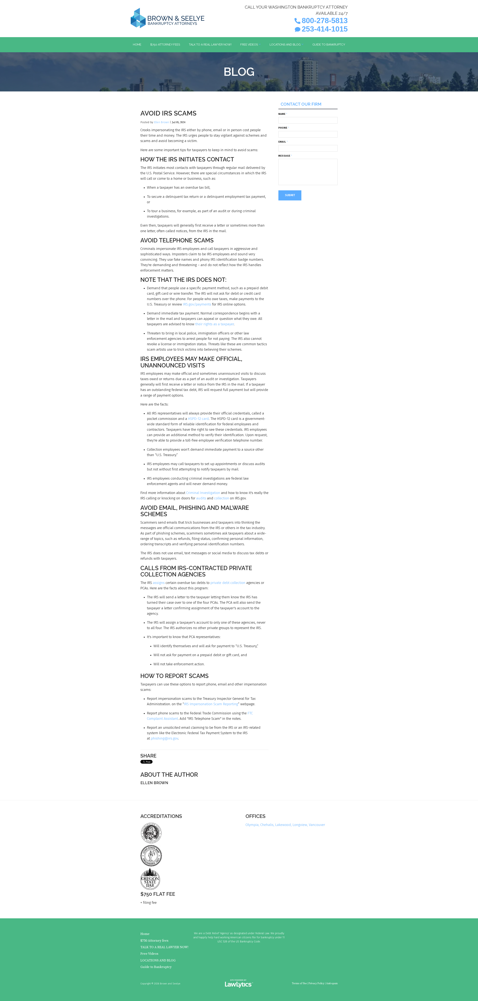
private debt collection (227, 583)
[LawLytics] (239, 983)
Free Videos (249, 44)
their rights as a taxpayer (214, 324)
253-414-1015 (325, 29)
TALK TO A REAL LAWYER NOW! (210, 44)
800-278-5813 (325, 20)
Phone (283, 127)
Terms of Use (299, 983)
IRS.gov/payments (197, 304)
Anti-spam (332, 983)
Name (282, 114)
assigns (159, 583)
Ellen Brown (161, 122)
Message (285, 155)
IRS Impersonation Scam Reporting (211, 704)
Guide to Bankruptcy (328, 44)
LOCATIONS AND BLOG (285, 44)
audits (201, 498)
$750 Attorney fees (165, 44)
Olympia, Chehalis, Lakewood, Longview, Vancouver (285, 825)
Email (283, 141)
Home (137, 44)
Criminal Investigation (203, 493)
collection (221, 498)
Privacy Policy (316, 983)
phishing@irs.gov (164, 738)
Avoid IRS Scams (168, 113)
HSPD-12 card (198, 419)
